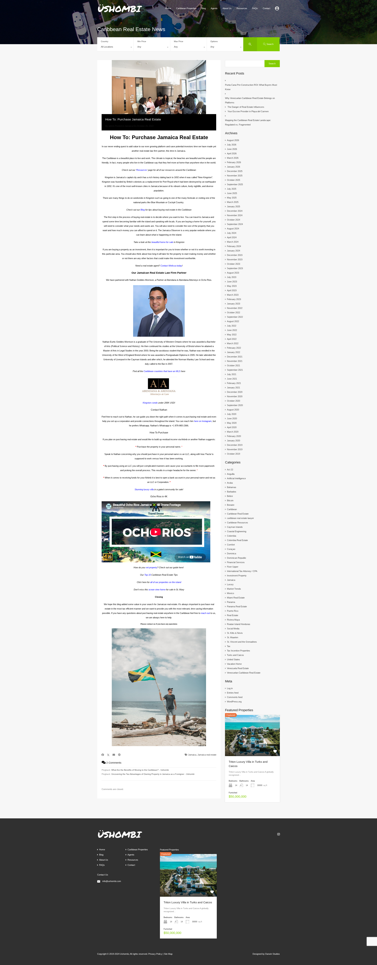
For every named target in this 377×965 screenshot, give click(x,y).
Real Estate (232, 615)
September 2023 (235, 268)
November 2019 (234, 449)
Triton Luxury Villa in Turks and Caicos (188, 902)
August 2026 (233, 140)
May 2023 (232, 286)
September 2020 (235, 405)
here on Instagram (203, 421)
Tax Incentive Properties (238, 650)
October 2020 (233, 401)
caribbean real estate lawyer (240, 518)
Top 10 (147, 575)
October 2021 (233, 365)
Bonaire (230, 505)
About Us (227, 8)
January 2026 (233, 166)
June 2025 (232, 193)
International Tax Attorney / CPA (242, 571)
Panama (231, 602)
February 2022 (234, 348)
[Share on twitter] (108, 754)
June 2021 (232, 378)
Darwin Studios (272, 954)
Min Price (141, 41)
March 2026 (232, 158)
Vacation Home (234, 664)
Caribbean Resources (237, 522)
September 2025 (235, 184)
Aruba (230, 483)
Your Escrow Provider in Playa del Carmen (248, 111)
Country (104, 41)
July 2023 (231, 277)
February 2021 (234, 383)
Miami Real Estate (236, 597)
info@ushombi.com (111, 881)
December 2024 (234, 211)
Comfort (231, 544)
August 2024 (233, 228)
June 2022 (232, 330)
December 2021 (234, 356)
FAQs (255, 8)
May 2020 (232, 423)
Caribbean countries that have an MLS (162, 371)
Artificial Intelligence (236, 478)
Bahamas (231, 487)
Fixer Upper (232, 566)
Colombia (231, 536)
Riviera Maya (233, 619)
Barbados (231, 491)
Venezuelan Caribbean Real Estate (243, 672)
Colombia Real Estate (237, 540)
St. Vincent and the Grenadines (242, 642)
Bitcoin (230, 500)
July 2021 (231, 374)
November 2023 (234, 259)
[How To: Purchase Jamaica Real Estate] (159, 91)
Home (168, 8)
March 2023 (232, 295)
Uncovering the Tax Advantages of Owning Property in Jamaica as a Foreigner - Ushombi (152, 774)
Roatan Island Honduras (238, 624)
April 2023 (232, 290)
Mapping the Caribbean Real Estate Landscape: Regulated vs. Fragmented (248, 122)
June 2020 (232, 418)
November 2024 (234, 215)
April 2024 (232, 237)
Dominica (231, 553)
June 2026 (232, 149)
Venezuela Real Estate (238, 668)
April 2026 (232, 153)
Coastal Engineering (236, 531)
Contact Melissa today (171, 265)
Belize (230, 496)
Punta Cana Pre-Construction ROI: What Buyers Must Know (251, 87)
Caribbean (232, 509)
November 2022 (234, 308)
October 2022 (233, 312)
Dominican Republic (236, 558)
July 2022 (231, 325)
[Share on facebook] (102, 754)
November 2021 (234, 361)
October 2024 (233, 219)
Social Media (233, 628)
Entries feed (232, 692)
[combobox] (115, 47)
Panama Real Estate (237, 606)
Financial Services (236, 562)
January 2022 (233, 352)
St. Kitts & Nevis (235, 633)
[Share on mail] (114, 754)
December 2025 (234, 171)
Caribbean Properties (186, 8)
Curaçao (231, 549)
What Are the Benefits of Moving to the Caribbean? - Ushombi (140, 770)
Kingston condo (150, 402)
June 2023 (232, 281)
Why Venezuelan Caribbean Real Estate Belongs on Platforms (250, 100)
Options (214, 41)
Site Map (168, 954)
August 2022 (233, 321)
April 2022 (232, 339)
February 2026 (234, 162)
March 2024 (232, 242)
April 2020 (232, 427)
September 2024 (235, 224)
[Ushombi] (120, 12)
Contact (266, 8)
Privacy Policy (155, 954)
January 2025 (233, 206)
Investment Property (237, 575)
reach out (205, 613)
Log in (230, 688)
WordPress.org (234, 701)
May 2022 (232, 334)
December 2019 (234, 445)
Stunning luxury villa (144, 489)
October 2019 (233, 454)
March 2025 (232, 202)
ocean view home (157, 589)
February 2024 (234, 246)
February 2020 (234, 436)
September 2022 (235, 317)
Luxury (230, 584)
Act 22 (230, 469)
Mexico (230, 593)
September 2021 (235, 370)
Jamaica (129, 126)
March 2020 (232, 431)
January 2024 (233, 250)
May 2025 (232, 197)
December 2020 (234, 392)
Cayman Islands (235, 527)
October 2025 (233, 180)
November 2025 (234, 175)
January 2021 (233, 387)
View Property (252, 748)
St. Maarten (232, 637)
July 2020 (231, 414)
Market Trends (234, 589)
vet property (151, 567)
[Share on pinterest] (119, 754)
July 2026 (231, 144)
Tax (228, 646)
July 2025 (231, 189)
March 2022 (232, 343)
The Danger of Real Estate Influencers (246, 107)
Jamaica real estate (206, 754)
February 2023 (234, 299)
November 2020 (234, 396)
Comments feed (234, 697)
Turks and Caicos (235, 655)
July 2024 (231, 233)
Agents (214, 8)
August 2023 (233, 272)
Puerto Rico (232, 611)
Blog (203, 8)
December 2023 (234, 255)
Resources (242, 8)
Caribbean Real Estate (238, 513)
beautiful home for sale (162, 242)
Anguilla (230, 474)
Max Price (178, 41)
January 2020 (233, 440)
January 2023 (233, 303)
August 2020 (233, 409)
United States (233, 659)
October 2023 (233, 264)
